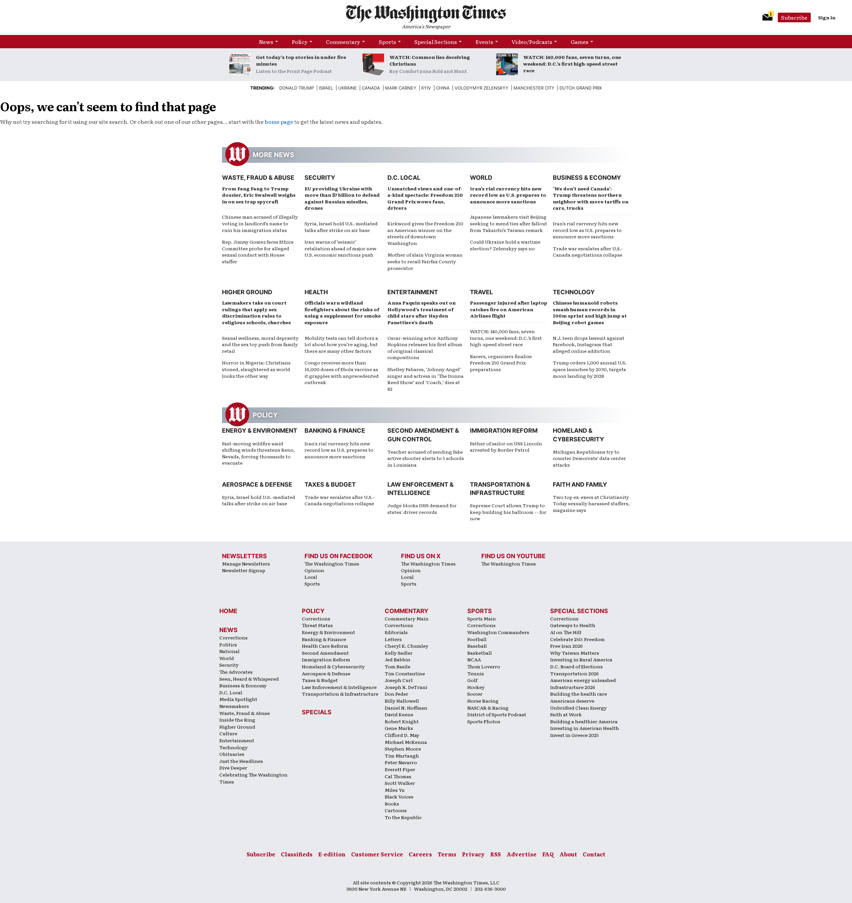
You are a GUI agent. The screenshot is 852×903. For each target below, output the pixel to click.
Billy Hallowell (402, 700)
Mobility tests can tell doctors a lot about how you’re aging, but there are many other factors (341, 344)
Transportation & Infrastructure (340, 693)
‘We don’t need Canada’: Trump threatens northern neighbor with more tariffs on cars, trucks (590, 198)
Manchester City (534, 88)
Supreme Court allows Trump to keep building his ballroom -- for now (508, 512)
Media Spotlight (238, 699)
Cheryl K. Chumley (406, 645)
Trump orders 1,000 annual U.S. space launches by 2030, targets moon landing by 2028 (589, 369)
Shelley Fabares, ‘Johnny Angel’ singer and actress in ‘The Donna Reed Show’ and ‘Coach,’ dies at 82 (425, 379)
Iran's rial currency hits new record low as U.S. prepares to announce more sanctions (339, 450)
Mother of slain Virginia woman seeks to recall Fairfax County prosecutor (425, 261)
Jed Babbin (397, 659)
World (481, 177)
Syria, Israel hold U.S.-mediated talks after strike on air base (341, 226)
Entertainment (412, 292)
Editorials (396, 632)
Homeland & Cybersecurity (333, 666)
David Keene (399, 714)
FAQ (548, 854)
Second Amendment (325, 652)
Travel (481, 292)
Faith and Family (580, 484)
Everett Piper (400, 769)
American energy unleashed (583, 680)
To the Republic (403, 817)
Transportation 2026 (574, 673)
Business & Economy (587, 177)
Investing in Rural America (581, 659)
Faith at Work (566, 714)
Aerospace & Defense (257, 484)
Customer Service (377, 854)
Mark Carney (400, 88)
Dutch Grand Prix (580, 88)
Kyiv (426, 88)
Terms (447, 854)
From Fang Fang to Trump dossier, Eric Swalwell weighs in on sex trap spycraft (259, 195)
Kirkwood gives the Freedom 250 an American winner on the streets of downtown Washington (425, 233)
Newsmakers (234, 706)
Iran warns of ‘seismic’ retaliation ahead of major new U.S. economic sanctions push (340, 248)
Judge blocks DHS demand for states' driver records (422, 508)
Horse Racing (483, 700)
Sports (387, 42)
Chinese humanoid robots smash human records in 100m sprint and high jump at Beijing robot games (590, 312)
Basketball (479, 652)
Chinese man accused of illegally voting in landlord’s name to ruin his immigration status (260, 223)
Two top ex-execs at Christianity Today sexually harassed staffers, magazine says (591, 503)
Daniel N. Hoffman (406, 707)
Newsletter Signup (243, 570)
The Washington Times (332, 563)
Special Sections (435, 42)
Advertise (521, 854)
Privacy (473, 854)
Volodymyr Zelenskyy (482, 88)
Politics (228, 644)
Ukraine (347, 88)
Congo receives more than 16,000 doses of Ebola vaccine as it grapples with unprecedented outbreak (342, 372)
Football (477, 639)
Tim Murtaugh (402, 755)
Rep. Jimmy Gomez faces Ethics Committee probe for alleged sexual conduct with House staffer (258, 251)
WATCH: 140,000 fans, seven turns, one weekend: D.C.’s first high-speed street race (572, 64)
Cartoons (396, 810)
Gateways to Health (572, 625)
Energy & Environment (259, 430)
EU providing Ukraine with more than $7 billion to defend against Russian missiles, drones (342, 198)
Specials (316, 712)
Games (579, 42)
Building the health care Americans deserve (578, 697)
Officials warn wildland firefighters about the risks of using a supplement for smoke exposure (343, 312)
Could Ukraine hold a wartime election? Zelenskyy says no (505, 245)
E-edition (331, 854)
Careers (420, 854)
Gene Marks (399, 728)
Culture (228, 733)
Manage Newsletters (246, 563)
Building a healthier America (584, 721)
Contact (594, 854)
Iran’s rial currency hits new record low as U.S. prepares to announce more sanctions (508, 195)
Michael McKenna (406, 742)
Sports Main (481, 618)
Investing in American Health (584, 728)
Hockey (476, 687)
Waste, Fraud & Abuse (258, 177)
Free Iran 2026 (566, 645)
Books (392, 803)
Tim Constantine (405, 673)
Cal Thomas (398, 776)
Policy (300, 42)
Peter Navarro (401, 762)
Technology (574, 292)
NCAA (474, 659)
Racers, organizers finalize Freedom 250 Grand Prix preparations (501, 362)
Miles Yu (395, 790)
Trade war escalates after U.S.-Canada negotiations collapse (588, 251)
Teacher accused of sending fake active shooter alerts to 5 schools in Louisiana (425, 458)
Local (311, 576)
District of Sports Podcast (496, 714)
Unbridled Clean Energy (578, 707)
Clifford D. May (402, 735)
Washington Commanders (498, 632)
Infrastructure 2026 (572, 687)
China (443, 88)
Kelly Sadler (399, 652)
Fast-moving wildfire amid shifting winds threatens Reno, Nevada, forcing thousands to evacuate (258, 453)
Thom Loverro (483, 666)
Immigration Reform (503, 430)
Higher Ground (247, 292)
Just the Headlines (241, 761)
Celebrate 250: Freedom (577, 639)
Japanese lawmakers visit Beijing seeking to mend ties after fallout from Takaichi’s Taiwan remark (508, 223)
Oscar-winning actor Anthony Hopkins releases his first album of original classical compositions (424, 348)
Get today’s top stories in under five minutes (301, 60)
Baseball (477, 645)
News (266, 42)
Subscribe (794, 17)
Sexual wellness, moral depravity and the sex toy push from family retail (260, 344)
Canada (371, 88)
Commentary (343, 42)
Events (484, 42)
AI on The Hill (565, 632)
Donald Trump (296, 88)
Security (320, 177)
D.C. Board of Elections (576, 666)
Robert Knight (402, 721)
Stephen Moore (403, 748)
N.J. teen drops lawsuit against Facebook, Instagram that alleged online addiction (588, 344)
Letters (393, 639)
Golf (472, 680)
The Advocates (236, 671)
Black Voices (399, 796)
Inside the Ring (237, 719)
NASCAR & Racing (488, 707)
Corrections (233, 637)
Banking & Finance (335, 430)
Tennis (475, 673)
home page (279, 121)
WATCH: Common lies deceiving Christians (429, 60)
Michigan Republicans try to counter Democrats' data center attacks (589, 458)
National (229, 651)
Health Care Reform (325, 645)
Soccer (475, 693)
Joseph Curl (399, 680)
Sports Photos (483, 721)
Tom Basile (397, 666)
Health (316, 292)
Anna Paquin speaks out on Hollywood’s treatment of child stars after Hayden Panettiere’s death (421, 312)
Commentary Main (407, 618)
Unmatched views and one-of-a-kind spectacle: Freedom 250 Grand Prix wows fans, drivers (425, 198)
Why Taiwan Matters (574, 652)
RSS (495, 854)
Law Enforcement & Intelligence (339, 687)
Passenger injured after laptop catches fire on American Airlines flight (508, 309)
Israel (326, 88)
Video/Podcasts (532, 42)
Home (228, 610)
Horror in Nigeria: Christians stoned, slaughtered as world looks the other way (256, 369)
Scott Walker (400, 783)
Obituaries (231, 754)
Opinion (314, 570)
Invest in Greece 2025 (574, 735)
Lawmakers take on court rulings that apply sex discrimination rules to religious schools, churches (256, 312)
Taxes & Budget (330, 484)
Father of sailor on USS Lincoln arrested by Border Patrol (506, 446)
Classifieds (297, 854)
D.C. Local (403, 177)
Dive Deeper (233, 767)
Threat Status (317, 625)
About (568, 854)
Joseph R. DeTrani (406, 687)
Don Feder (396, 693)
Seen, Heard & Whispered (249, 678)
